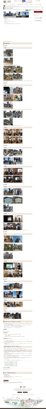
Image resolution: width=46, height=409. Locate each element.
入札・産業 (26, 4)
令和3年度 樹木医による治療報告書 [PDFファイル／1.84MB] (11, 361)
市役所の (25, 392)
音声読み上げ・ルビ (23, 2)
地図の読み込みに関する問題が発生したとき (8, 41)
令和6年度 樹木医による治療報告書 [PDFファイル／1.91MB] (11, 364)
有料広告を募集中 (32, 394)
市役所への (19, 392)
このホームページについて (26, 394)
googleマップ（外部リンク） (18, 23)
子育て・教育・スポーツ (13, 4)
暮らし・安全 (6, 4)
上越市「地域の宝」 (5, 369)
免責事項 (18, 394)
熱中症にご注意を (36, 15)
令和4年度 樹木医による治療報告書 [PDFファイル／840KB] (11, 362)
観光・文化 (31, 4)
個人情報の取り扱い (14, 394)
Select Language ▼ (30, 2)
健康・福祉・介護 (20, 4)
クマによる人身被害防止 (37, 13)
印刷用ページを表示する (34, 10)
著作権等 (21, 394)
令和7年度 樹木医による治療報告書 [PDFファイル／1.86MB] (11, 365)
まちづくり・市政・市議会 (38, 4)
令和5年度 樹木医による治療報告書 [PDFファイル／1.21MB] (11, 363)
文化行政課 (5, 374)
